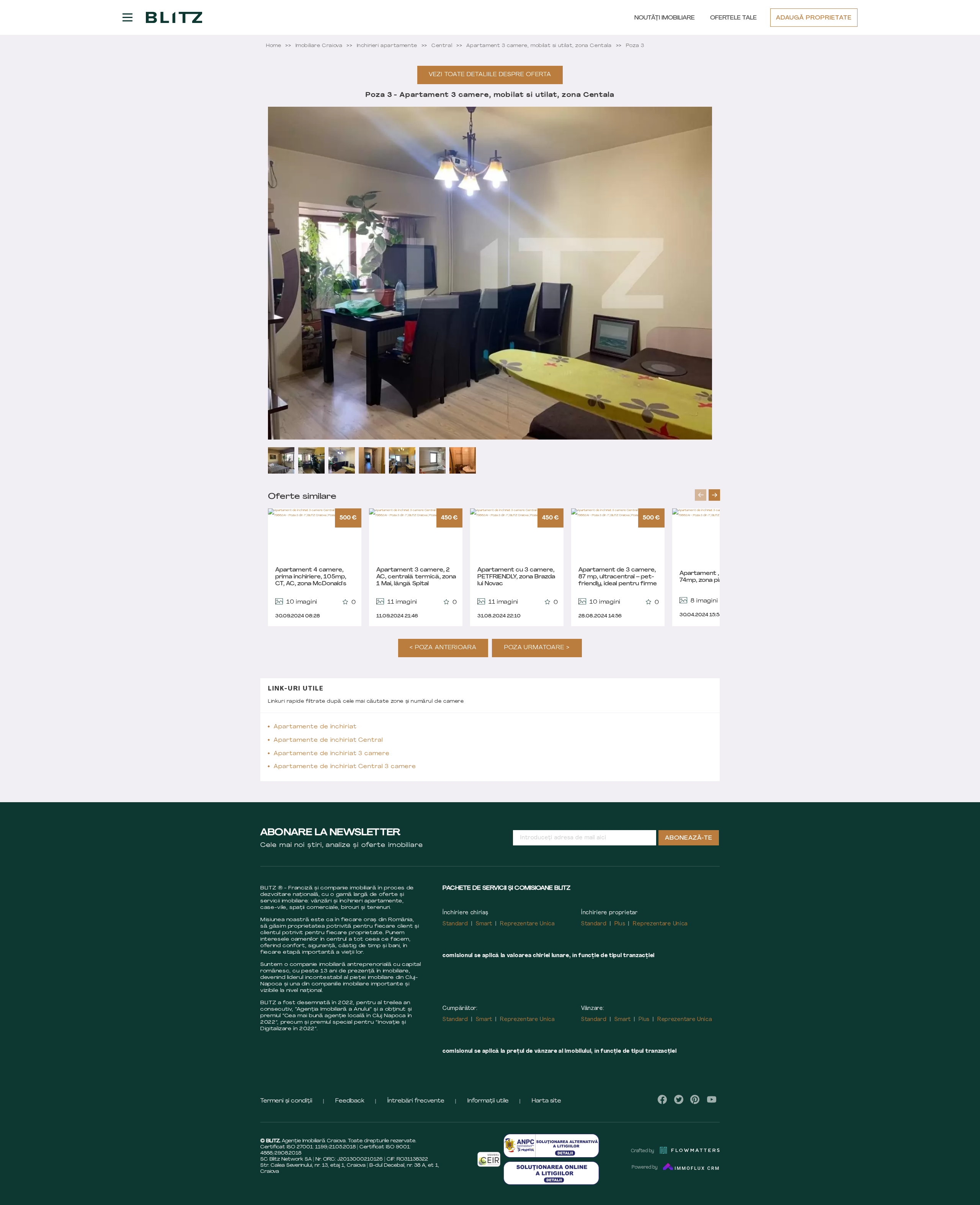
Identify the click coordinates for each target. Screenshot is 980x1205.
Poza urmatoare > (537, 648)
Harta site (546, 1101)
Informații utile (488, 1101)
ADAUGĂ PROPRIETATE (814, 18)
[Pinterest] (695, 1099)
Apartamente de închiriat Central (328, 740)
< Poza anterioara (443, 648)
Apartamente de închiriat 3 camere (332, 754)
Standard (455, 924)
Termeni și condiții (286, 1101)
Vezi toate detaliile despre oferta (490, 75)
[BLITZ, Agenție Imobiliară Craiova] (174, 17)
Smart (484, 924)
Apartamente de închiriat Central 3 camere (345, 767)
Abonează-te (688, 838)
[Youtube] (711, 1099)
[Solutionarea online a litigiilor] (551, 1173)
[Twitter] (678, 1099)
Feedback (349, 1101)
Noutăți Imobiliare (664, 18)
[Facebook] (662, 1099)
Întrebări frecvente (415, 1101)
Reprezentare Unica (527, 924)
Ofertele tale (733, 18)
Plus (620, 924)
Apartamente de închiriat (315, 727)
